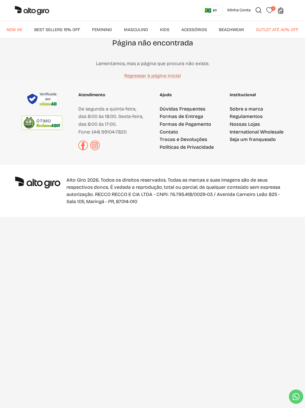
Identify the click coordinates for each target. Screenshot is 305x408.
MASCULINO (136, 29)
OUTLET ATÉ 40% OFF (277, 29)
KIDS (164, 29)
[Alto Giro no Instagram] (95, 148)
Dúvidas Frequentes (183, 109)
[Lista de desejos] (270, 10)
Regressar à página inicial (152, 76)
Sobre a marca (246, 109)
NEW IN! (14, 29)
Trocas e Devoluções (183, 139)
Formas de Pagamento (185, 124)
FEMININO (102, 29)
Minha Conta (238, 10)
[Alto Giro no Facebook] (83, 148)
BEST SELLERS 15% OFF (57, 29)
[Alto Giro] (32, 10)
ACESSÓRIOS (194, 29)
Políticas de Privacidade (187, 147)
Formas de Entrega (181, 116)
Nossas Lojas (245, 124)
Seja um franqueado (253, 139)
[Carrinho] (280, 10)
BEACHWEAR (231, 29)
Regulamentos (246, 116)
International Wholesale (257, 132)
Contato (169, 132)
